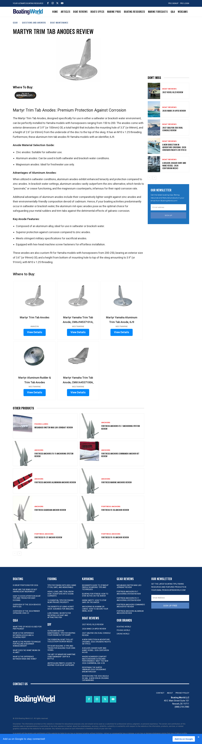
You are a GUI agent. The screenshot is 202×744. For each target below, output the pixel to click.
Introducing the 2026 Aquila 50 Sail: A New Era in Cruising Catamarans (95, 678)
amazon (25, 97)
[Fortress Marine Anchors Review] (89, 480)
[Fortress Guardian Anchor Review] (22, 508)
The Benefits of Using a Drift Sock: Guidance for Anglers (60, 608)
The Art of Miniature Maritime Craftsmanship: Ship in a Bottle (61, 656)
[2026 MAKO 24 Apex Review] (154, 109)
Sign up (168, 215)
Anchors (105, 422)
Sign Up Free (170, 605)
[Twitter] (57, 3)
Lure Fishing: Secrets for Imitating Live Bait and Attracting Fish (59, 615)
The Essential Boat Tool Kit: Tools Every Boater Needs (60, 641)
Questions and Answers (34, 22)
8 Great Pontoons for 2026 (25, 585)
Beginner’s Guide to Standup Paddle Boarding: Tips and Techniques (95, 587)
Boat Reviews (169, 89)
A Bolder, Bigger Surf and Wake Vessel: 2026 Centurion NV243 (174, 165)
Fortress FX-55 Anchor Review (115, 509)
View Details (34, 332)
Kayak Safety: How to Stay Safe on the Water (94, 601)
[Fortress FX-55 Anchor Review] (89, 508)
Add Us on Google (184, 739)
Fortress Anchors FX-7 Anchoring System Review (120, 427)
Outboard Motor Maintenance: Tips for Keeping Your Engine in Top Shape (61, 633)
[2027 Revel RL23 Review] (154, 91)
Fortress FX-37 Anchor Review (48, 537)
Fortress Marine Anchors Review (116, 482)
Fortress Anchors (110, 506)
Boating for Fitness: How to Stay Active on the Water (95, 595)
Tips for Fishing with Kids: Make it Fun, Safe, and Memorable (61, 586)
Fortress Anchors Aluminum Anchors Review (55, 482)
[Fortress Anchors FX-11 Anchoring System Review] (22, 453)
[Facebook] (48, 3)
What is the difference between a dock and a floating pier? (23, 635)
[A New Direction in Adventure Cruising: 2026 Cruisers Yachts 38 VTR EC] (154, 146)
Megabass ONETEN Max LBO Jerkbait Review (53, 427)
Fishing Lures (41, 424)
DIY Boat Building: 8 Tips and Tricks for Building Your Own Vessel (61, 648)
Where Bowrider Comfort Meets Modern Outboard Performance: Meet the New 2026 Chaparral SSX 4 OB (95, 660)
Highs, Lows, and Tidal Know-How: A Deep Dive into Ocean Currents (60, 594)
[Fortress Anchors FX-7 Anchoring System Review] (89, 425)
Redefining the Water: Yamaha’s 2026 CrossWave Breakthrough (94, 669)
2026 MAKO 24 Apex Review (174, 110)
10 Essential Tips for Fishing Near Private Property (60, 601)
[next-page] (19, 553)
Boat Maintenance (59, 22)
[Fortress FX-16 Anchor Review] (89, 535)
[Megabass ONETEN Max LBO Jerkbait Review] (22, 425)
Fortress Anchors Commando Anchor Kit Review (120, 455)
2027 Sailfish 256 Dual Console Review (172, 129)
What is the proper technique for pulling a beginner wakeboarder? (27, 644)
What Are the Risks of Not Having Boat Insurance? (25, 591)
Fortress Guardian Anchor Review (50, 509)
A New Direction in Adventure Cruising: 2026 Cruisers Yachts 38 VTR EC (174, 147)
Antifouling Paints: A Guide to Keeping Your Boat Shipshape (61, 664)
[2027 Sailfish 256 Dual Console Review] (154, 128)
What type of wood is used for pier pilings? (27, 628)
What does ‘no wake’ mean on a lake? (26, 651)
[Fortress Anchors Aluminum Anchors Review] (22, 480)
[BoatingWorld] (28, 12)
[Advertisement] (170, 46)
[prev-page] (15, 553)
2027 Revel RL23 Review (172, 92)
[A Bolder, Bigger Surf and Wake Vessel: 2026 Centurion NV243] (154, 164)
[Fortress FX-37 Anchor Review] (22, 535)
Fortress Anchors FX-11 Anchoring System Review (53, 455)
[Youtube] (62, 3)
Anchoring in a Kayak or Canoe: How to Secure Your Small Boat (95, 609)
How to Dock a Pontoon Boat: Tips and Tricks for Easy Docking (27, 598)
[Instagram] (52, 3)
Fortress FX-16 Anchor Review (115, 537)
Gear (15, 22)
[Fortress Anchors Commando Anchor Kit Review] (89, 453)
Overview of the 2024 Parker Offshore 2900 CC (26, 612)
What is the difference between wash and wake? (25, 658)
